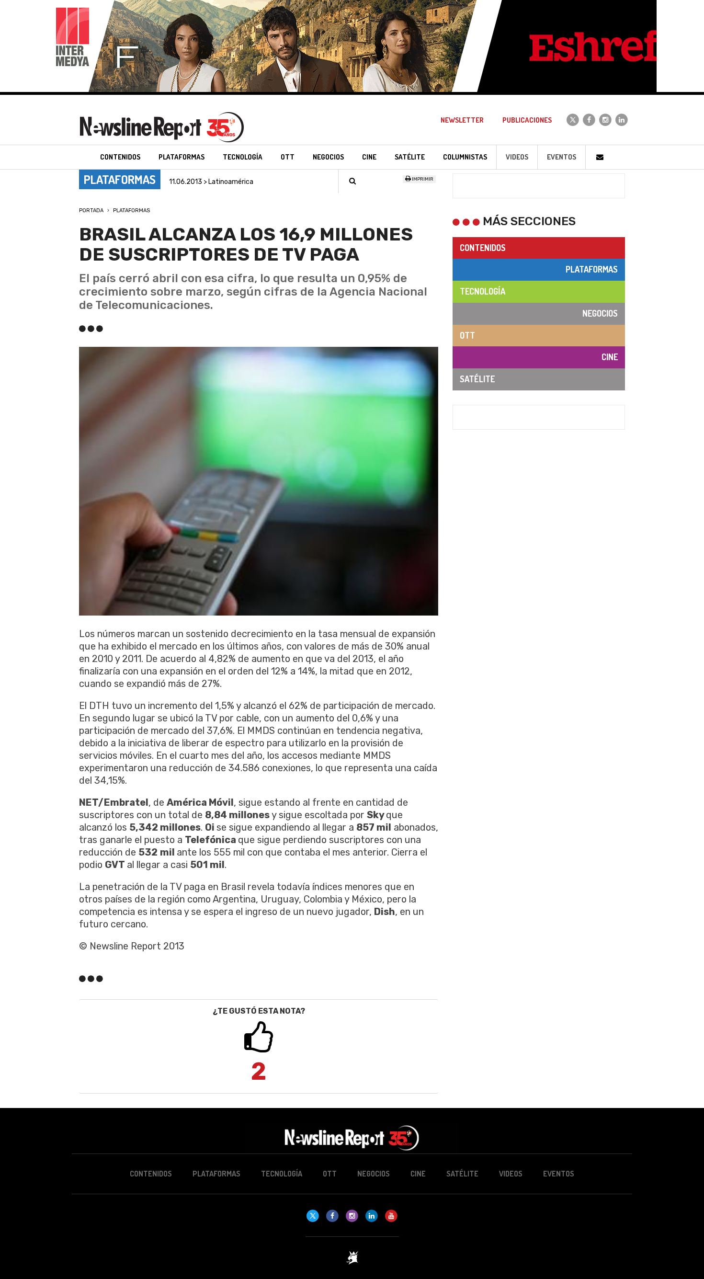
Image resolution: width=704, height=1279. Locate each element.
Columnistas (465, 156)
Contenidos (483, 247)
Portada (91, 210)
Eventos (561, 156)
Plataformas (131, 210)
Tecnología (482, 291)
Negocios (600, 313)
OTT (467, 335)
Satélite (477, 379)
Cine (610, 357)
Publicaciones (527, 120)
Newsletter (462, 120)
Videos (517, 156)
